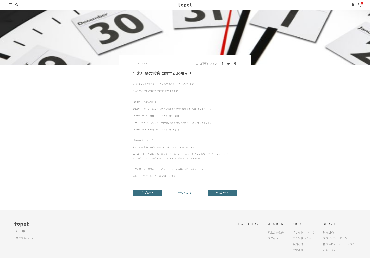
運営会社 (298, 250)
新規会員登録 (276, 232)
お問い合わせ (331, 250)
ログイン (273, 238)
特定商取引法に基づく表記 (339, 244)
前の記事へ (147, 192)
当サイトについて (303, 232)
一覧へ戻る (185, 192)
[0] (359, 5)
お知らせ (298, 244)
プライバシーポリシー (336, 238)
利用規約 (328, 232)
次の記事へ (222, 192)
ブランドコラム (302, 238)
